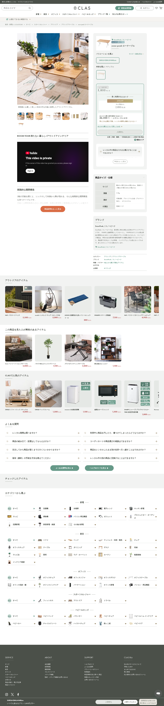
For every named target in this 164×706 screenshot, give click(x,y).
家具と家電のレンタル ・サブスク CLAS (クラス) (17, 2)
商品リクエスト (10, 685)
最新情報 (48, 669)
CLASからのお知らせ (133, 2)
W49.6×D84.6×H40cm (107, 60)
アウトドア (54, 24)
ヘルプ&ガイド (147, 2)
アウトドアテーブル (67, 24)
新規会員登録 (126, 8)
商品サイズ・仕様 (103, 177)
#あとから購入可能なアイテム (114, 262)
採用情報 (48, 667)
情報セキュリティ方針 (91, 677)
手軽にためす (128, 667)
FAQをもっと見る (120, 161)
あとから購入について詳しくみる (109, 126)
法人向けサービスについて (132, 664)
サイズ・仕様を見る (135, 54)
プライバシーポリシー (91, 669)
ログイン (146, 8)
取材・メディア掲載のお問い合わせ (56, 677)
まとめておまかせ (130, 669)
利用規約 (87, 672)
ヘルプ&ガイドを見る (98, 468)
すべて (28, 24)
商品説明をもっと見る (52, 209)
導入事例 (127, 672)
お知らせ (8, 680)
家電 (6, 667)
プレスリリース (50, 672)
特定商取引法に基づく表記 (93, 674)
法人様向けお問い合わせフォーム (135, 674)
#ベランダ (107, 268)
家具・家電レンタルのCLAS (14, 24)
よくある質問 (157, 2)
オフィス (8, 672)
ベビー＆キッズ (10, 677)
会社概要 (48, 664)
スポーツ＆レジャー (40, 24)
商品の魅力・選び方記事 (13, 682)
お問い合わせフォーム (91, 680)
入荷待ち (120, 132)
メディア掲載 (49, 674)
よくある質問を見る (63, 468)
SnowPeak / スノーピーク (112, 259)
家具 (6, 669)
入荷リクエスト (130, 702)
